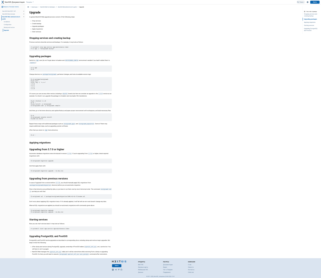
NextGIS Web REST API (9, 11)
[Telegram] (116, 270)
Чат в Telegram (168, 269)
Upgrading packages (310, 19)
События (191, 272)
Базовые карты (143, 267)
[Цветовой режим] (308, 2)
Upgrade (6, 30)
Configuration (7, 24)
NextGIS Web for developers (47, 7)
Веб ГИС (140, 264)
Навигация (34, 7)
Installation (7, 22)
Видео (165, 267)
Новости (191, 267)
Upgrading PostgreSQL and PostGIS (311, 29)
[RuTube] (118, 270)
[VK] (113, 270)
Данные (140, 272)
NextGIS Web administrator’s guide (11, 18)
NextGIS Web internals (8, 14)
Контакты (191, 269)
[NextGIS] (119, 261)
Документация (168, 264)
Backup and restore (9, 27)
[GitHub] (121, 270)
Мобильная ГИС (143, 269)
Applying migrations (309, 22)
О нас (189, 264)
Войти (315, 2)
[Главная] (28, 7)
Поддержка (166, 272)
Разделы (29, 2)
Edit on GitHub (309, 8)
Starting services (309, 25)
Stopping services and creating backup (310, 15)
